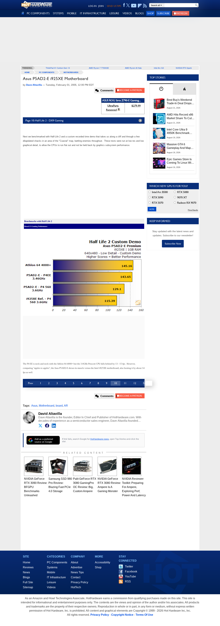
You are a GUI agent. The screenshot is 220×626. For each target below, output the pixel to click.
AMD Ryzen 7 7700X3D (99, 67)
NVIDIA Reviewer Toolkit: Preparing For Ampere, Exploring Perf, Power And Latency (134, 487)
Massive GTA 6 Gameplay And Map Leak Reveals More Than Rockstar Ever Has (179, 146)
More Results (193, 210)
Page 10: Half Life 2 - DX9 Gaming (44, 120)
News (26, 572)
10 (115, 383)
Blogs (26, 577)
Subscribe (163, 13)
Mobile (51, 572)
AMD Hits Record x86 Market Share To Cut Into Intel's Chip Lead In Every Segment (180, 116)
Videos (51, 587)
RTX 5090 (157, 197)
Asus (34, 405)
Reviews (28, 567)
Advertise (76, 567)
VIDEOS (127, 13)
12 (134, 383)
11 (125, 383)
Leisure (51, 582)
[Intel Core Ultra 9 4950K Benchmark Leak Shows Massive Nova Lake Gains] (159, 133)
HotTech (76, 587)
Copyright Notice (122, 614)
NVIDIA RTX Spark (184, 67)
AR (66, 405)
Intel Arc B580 (159, 192)
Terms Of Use (144, 614)
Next (146, 383)
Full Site (28, 582)
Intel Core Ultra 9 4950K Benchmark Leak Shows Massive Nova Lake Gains (180, 131)
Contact (75, 577)
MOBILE (71, 13)
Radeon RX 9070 (186, 202)
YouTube (130, 576)
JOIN (101, 6)
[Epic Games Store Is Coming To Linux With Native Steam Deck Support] (159, 163)
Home (26, 562)
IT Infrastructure (56, 577)
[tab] (161, 89)
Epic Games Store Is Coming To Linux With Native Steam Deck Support (180, 161)
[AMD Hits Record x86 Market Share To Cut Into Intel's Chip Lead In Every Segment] (159, 118)
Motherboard (46, 405)
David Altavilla (50, 414)
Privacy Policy (79, 582)
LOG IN (92, 6)
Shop (150, 13)
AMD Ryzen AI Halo (133, 67)
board (59, 405)
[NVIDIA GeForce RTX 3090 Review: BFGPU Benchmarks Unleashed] (33, 466)
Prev (30, 383)
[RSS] (145, 5)
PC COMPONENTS (38, 13)
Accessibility (102, 562)
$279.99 (136, 105)
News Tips (77, 572)
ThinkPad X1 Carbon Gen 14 (58, 67)
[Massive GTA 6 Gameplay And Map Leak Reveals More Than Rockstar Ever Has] (159, 148)
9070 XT (182, 197)
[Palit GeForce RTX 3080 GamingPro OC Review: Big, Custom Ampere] (82, 466)
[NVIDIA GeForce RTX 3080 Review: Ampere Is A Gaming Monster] (107, 466)
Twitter (129, 566)
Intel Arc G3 (159, 67)
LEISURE (114, 13)
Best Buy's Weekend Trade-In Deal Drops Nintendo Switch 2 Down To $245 (179, 101)
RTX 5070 (157, 202)
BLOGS (139, 13)
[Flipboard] (140, 5)
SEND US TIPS (114, 6)
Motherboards (71, 72)
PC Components (46, 72)
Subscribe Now (173, 243)
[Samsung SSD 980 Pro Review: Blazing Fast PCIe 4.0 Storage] (58, 466)
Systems (52, 567)
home (27, 72)
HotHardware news (99, 439)
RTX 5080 (183, 192)
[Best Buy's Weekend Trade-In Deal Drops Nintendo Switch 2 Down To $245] (159, 103)
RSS (128, 581)
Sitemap (28, 587)
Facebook (131, 571)
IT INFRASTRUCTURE (93, 13)
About (74, 562)
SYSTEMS (58, 13)
